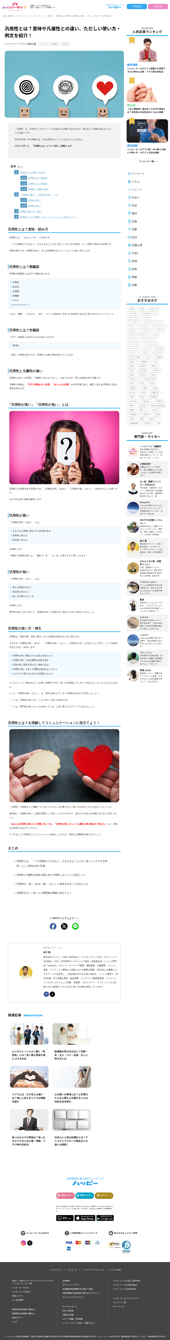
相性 (131, 406)
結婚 (131, 410)
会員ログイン (17, 1318)
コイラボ (143, 326)
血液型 (157, 414)
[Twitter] (64, 926)
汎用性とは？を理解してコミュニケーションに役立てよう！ (46, 217)
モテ (145, 353)
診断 (131, 105)
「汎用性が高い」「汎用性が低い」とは (37, 194)
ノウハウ (44, 44)
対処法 (142, 375)
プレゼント (134, 348)
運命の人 (153, 419)
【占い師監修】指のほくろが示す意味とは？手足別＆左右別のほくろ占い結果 (146, 110)
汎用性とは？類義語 (34, 178)
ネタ (156, 335)
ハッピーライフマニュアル (93, 1270)
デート (160, 331)
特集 (134, 269)
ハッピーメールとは (20, 1288)
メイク (147, 348)
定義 (50, 16)
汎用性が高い (31, 200)
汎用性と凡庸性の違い (35, 189)
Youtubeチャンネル (150, 313)
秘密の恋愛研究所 (158, 406)
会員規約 (66, 1281)
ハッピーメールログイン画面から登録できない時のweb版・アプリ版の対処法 (146, 70)
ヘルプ (15, 1322)
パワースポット (135, 344)
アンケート (138, 173)
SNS (142, 309)
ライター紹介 (115, 1270)
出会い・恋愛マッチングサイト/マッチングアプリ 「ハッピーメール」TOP (33, 1282)
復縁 (153, 375)
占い (156, 362)
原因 (131, 366)
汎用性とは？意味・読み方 (30, 172)
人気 (148, 357)
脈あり (156, 410)
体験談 (159, 357)
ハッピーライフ (37, 16)
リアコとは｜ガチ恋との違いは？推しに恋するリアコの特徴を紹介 (28, 1098)
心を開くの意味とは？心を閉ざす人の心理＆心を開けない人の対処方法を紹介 (71, 1098)
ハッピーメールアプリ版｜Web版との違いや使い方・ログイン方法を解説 (146, 151)
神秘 (134, 277)
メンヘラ (133, 353)
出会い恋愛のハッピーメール (15, 16)
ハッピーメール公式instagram (125, 1285)
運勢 (142, 419)
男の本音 (133, 401)
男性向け (160, 401)
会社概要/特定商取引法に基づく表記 (77, 1289)
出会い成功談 (68, 1311)
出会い (132, 65)
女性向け (157, 370)
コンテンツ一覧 (119, 1303)
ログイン (104, 1195)
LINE (132, 309)
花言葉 (146, 414)
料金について (17, 1296)
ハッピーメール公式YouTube (124, 1289)
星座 (145, 388)
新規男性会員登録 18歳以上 (23, 1314)
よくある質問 (17, 1300)
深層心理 (137, 245)
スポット (133, 331)
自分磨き (133, 414)
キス (131, 326)
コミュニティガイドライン (73, 1297)
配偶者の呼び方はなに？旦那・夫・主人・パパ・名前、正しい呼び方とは (71, 1055)
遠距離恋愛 (134, 423)
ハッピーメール (149, 340)
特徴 (134, 261)
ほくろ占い (134, 318)
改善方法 (133, 388)
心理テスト (134, 379)
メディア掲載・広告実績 (72, 1319)
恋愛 (134, 229)
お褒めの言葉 (68, 1315)
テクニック (148, 331)
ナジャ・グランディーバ (139, 335)
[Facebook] (53, 926)
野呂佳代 (148, 423)
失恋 (134, 205)
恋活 (134, 237)
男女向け (65, 44)
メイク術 (160, 348)
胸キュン (143, 410)
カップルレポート (69, 1307)
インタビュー (135, 322)
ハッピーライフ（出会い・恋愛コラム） (79, 1323)
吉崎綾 (142, 366)
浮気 (143, 392)
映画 (155, 388)
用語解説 (55, 44)
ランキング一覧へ (147, 161)
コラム (136, 181)
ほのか (147, 318)
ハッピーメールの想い (21, 1292)
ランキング (158, 353)
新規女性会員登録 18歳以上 (23, 1309)
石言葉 (142, 406)
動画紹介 (145, 362)
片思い (136, 253)
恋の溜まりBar (150, 379)
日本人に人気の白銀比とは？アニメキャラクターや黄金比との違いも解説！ (71, 1141)
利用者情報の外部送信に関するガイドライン (81, 1293)
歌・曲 (132, 392)
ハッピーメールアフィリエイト (126, 1298)
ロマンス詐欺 (135, 357)
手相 (152, 384)
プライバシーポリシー (71, 1285)
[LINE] (75, 926)
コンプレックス (159, 326)
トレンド (137, 189)
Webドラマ (154, 309)
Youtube (133, 313)
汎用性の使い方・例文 (28, 211)
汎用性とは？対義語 (34, 183)
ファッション (153, 344)
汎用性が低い (31, 205)
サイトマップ (118, 1307)
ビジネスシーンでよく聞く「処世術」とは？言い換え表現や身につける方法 (28, 1055)
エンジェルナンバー (154, 322)
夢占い (154, 366)
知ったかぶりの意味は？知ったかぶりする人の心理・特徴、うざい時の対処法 (28, 1141)
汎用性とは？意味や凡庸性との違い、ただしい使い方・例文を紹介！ (84, 16)
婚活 (134, 213)
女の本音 (143, 370)
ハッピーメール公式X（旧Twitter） (127, 1281)
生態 (142, 397)
